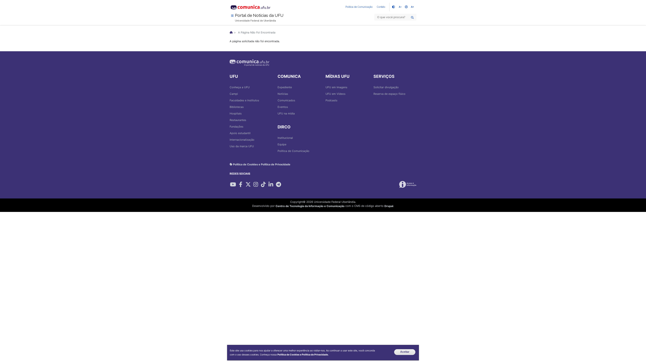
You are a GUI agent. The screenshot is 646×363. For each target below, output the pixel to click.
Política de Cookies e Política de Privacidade (261, 164)
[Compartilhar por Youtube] (233, 184)
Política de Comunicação (359, 7)
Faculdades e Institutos (244, 100)
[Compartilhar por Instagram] (255, 184)
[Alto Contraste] (393, 7)
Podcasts (331, 100)
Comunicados (286, 100)
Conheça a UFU (240, 87)
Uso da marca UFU (242, 146)
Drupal (388, 206)
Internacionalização (242, 139)
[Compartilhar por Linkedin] (270, 184)
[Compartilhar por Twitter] (248, 184)
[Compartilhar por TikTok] (263, 184)
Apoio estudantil (240, 133)
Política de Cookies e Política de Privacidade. (303, 354)
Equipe (282, 144)
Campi (234, 93)
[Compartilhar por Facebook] (240, 184)
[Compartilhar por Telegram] (278, 184)
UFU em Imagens (336, 87)
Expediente (285, 87)
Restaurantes (238, 120)
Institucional (285, 137)
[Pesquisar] (412, 17)
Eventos (283, 107)
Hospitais (236, 113)
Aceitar (404, 351)
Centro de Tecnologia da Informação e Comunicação (310, 206)
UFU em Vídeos (335, 93)
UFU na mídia (286, 113)
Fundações (236, 126)
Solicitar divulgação (386, 87)
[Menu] (232, 15)
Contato (381, 7)
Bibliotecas (237, 107)
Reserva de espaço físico (389, 93)
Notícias (283, 93)
